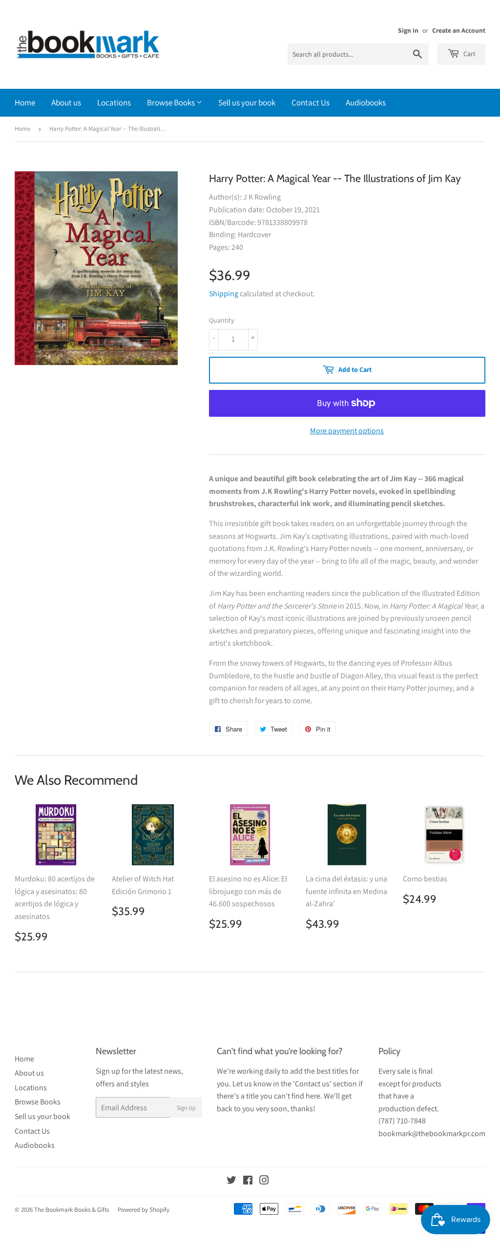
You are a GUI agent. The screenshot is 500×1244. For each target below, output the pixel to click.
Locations (114, 102)
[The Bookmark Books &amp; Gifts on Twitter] (231, 1181)
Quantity (221, 320)
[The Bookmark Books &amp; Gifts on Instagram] (264, 1181)
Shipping (223, 293)
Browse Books (171, 102)
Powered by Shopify (143, 1209)
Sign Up (186, 1107)
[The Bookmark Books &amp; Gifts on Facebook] (248, 1181)
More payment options (347, 431)
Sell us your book (246, 102)
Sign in (408, 30)
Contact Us (311, 102)
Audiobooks (366, 102)
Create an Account (458, 30)
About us (66, 102)
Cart (469, 53)
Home (25, 102)
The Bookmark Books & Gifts (71, 1209)
